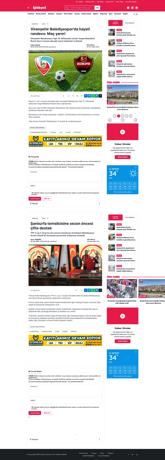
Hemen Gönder (122, 161)
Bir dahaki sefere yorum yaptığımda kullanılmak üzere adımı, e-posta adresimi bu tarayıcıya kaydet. (65, 193)
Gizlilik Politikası (88, 456)
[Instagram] (136, 454)
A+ (77, 96)
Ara (97, 8)
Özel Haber (68, 14)
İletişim (110, 453)
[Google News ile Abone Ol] (35, 96)
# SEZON (65, 331)
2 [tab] (118, 120)
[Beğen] (63, 96)
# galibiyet (77, 132)
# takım (68, 132)
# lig (61, 132)
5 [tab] (130, 120)
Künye (94, 453)
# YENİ (57, 331)
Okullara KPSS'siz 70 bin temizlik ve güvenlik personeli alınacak (126, 45)
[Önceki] (109, 123)
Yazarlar (31, 14)
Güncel (119, 40)
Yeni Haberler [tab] (129, 23)
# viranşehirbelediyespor (38, 132)
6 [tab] (122, 124)
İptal (40, 371)
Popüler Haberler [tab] (115, 23)
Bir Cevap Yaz (34, 157)
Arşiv (102, 453)
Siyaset (59, 14)
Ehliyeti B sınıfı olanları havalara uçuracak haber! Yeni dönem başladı (125, 66)
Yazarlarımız (83, 453)
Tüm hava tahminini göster (123, 196)
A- (82, 96)
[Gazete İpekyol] (39, 7)
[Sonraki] (135, 123)
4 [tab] (126, 120)
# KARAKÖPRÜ (34, 331)
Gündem (51, 14)
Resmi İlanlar (41, 14)
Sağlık (125, 14)
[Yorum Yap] (73, 96)
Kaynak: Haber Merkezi (37, 127)
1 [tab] (114, 120)
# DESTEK (73, 331)
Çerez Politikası (104, 456)
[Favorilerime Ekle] (69, 96)
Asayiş (77, 14)
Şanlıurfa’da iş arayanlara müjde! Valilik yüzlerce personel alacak (125, 77)
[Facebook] (128, 454)
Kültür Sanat (86, 14)
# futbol (53, 132)
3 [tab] (122, 120)
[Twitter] (132, 454)
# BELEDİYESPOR (47, 331)
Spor (110, 14)
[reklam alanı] (65, 141)
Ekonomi (117, 14)
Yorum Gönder (35, 199)
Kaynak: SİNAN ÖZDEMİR (37, 327)
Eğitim (95, 14)
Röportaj (103, 14)
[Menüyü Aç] (28, 7)
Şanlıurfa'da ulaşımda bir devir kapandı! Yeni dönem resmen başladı (125, 56)
